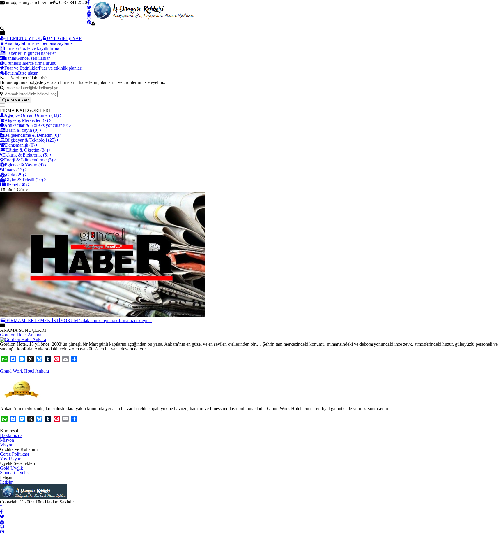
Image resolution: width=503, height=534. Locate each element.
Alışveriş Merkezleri (26, 120)
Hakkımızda (11, 435)
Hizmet (16, 184)
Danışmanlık (20, 145)
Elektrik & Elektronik (25, 154)
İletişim (6, 481)
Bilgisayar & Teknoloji (30, 140)
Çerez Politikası (14, 454)
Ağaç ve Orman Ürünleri (31, 115)
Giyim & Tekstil (24, 179)
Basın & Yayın (21, 130)
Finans (13, 169)
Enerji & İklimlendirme (28, 159)
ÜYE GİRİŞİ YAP (64, 38)
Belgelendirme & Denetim (31, 135)
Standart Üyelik (14, 472)
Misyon (7, 440)
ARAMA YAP (17, 100)
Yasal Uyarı (11, 458)
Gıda (15, 174)
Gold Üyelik (11, 468)
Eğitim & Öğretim (27, 149)
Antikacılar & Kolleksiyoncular (36, 125)
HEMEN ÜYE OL (23, 38)
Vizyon (6, 444)
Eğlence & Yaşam (24, 164)
